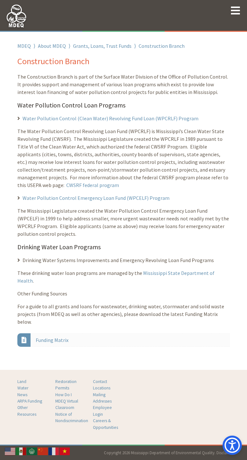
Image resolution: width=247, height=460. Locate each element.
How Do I (63, 394)
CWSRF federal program (92, 185)
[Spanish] (21, 450)
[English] (10, 450)
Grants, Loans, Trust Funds (102, 46)
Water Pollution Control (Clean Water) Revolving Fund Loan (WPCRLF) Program (110, 118)
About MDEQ (52, 46)
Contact (100, 381)
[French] (54, 450)
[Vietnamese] (64, 450)
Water (22, 388)
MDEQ (24, 46)
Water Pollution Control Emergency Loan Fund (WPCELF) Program (96, 198)
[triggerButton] (232, 445)
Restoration (66, 381)
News (22, 394)
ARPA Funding (29, 401)
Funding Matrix (52, 340)
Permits (62, 388)
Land (21, 381)
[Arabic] (32, 450)
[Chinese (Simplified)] (43, 450)
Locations (101, 388)
